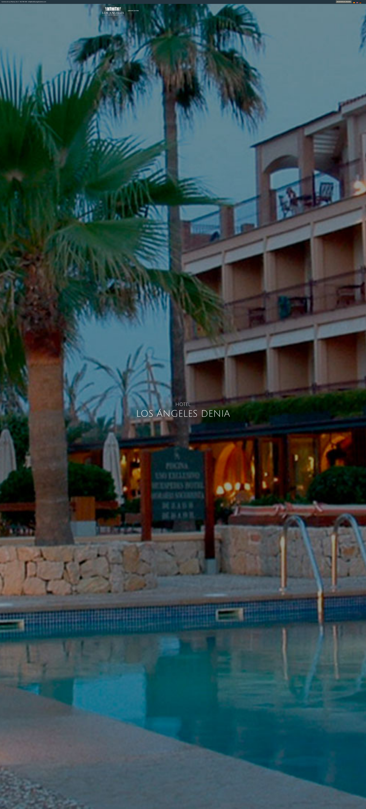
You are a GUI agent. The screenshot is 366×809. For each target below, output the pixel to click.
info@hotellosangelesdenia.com (37, 1)
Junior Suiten (133, 11)
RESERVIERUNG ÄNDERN (344, 1)
